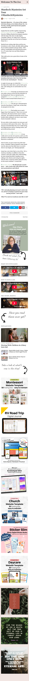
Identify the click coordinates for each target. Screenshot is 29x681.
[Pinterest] (20, 207)
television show (19, 203)
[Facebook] (5, 207)
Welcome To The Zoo (11, 2)
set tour (13, 203)
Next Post (25, 217)
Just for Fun (14, 202)
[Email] (23, 207)
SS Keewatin (24, 83)
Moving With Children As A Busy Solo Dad (13, 346)
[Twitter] (14, 207)
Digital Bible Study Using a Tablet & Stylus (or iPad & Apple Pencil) (18, 351)
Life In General (20, 202)
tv (24, 203)
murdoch (3, 203)
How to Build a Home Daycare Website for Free (17, 357)
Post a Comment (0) (14, 212)
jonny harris (7, 202)
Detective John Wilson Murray (9, 32)
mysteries (8, 203)
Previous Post (5, 217)
